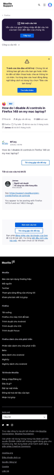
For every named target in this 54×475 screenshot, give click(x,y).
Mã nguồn (7, 283)
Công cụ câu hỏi (9, 45)
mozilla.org (7, 453)
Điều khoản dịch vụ (11, 457)
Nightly (5, 359)
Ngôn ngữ (6, 412)
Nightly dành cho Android (14, 364)
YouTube (8, 425)
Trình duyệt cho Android (14, 321)
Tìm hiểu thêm (27, 90)
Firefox (7, 15)
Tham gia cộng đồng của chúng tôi (18, 293)
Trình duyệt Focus (10, 330)
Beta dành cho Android (13, 355)
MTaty (13, 142)
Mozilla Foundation (24, 434)
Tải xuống (7, 312)
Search (39, 5)
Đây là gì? (7, 384)
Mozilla (8, 263)
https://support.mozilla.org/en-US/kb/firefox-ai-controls (22, 194)
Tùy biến (17, 124)
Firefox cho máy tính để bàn (15, 317)
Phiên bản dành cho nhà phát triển (19, 346)
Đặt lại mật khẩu (10, 388)
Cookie (5, 466)
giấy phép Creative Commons (16, 446)
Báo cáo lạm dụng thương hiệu (16, 279)
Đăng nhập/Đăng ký (11, 379)
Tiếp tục (27, 35)
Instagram (12, 425)
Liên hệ (5, 471)
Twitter (5, 288)
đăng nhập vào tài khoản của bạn (31, 235)
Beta (4, 350)
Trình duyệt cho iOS (11, 326)
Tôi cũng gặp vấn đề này (35, 162)
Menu (44, 5)
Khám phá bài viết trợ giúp (15, 297)
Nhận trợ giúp (8, 397)
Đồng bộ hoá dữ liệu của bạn (16, 393)
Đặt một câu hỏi (29, 225)
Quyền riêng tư (9, 462)
